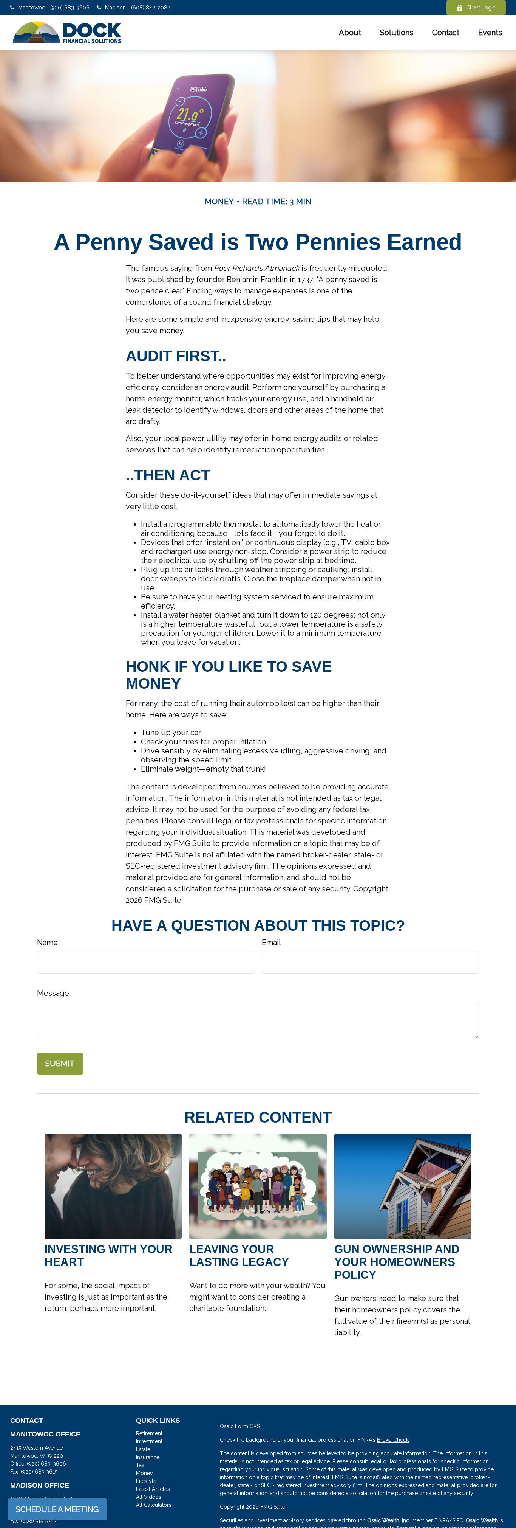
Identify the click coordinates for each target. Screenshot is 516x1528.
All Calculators (153, 1505)
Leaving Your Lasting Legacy (239, 1255)
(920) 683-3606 (46, 1464)
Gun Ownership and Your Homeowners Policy (397, 1262)
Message (53, 993)
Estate (143, 1449)
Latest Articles (153, 1489)
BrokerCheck (393, 1440)
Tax (140, 1465)
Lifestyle (146, 1481)
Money (144, 1473)
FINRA (441, 1520)
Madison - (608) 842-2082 (137, 8)
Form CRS (247, 1426)
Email (271, 942)
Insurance (147, 1457)
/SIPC (456, 1520)
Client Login (481, 8)
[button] (350, 32)
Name (47, 942)
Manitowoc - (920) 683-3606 (54, 8)
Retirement (149, 1433)
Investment (149, 1441)
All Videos (148, 1497)
